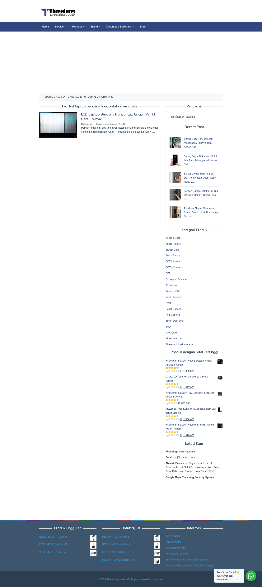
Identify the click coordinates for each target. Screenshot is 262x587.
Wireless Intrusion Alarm (179, 344)
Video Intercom (174, 338)
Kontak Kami (173, 536)
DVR (168, 273)
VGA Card (171, 332)
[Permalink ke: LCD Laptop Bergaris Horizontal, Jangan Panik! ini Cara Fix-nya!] (58, 124)
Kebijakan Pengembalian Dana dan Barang (189, 565)
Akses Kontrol (173, 243)
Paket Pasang (173, 309)
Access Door (173, 237)
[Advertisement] (131, 62)
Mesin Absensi (174, 297)
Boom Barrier (173, 255)
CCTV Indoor (173, 261)
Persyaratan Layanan (177, 553)
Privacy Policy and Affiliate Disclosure (187, 559)
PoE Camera (173, 314)
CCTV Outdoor (174, 267)
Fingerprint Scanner (176, 279)
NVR (168, 303)
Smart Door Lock (175, 320)
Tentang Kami (173, 542)
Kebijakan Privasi (175, 548)
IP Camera (171, 285)
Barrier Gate (172, 249)
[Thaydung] (58, 12)
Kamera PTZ (173, 291)
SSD (168, 326)
